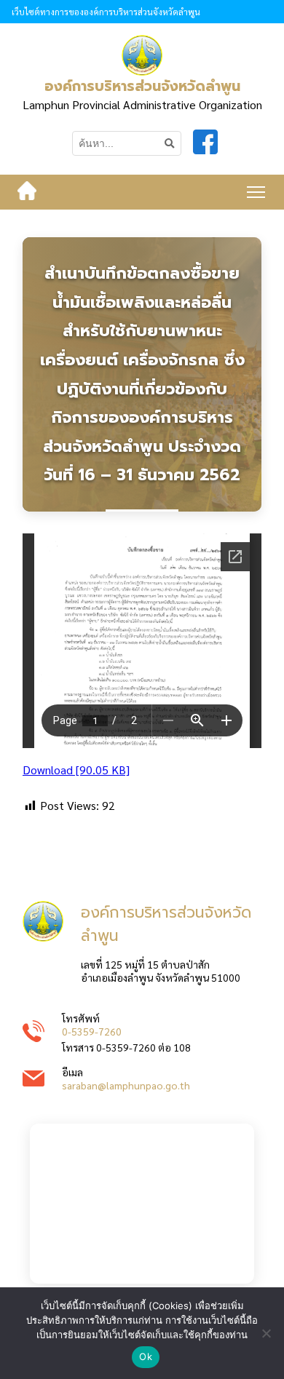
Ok (145, 1356)
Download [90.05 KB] (76, 769)
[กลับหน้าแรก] (27, 192)
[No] (266, 1333)
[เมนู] (256, 192)
